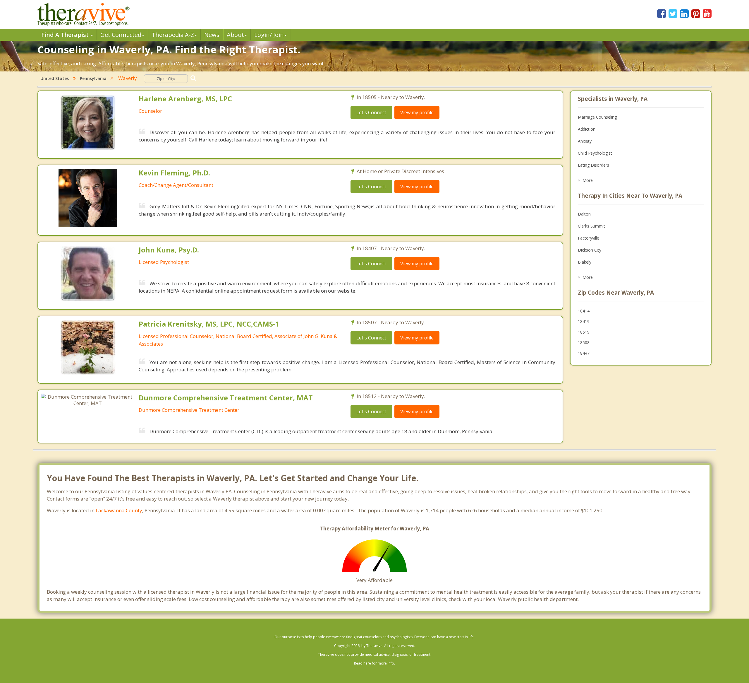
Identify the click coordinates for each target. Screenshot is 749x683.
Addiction (586, 129)
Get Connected (120, 35)
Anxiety (585, 141)
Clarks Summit (591, 226)
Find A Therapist (65, 35)
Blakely (584, 262)
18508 (584, 342)
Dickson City (589, 250)
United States (54, 78)
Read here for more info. (374, 663)
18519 (584, 332)
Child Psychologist (595, 153)
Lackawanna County (119, 510)
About (235, 35)
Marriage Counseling (597, 117)
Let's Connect (371, 112)
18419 (584, 321)
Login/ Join (269, 35)
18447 (584, 353)
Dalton (584, 214)
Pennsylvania (93, 78)
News (211, 35)
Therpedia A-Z (173, 35)
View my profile (417, 112)
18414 (584, 311)
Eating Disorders (593, 165)
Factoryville (588, 238)
